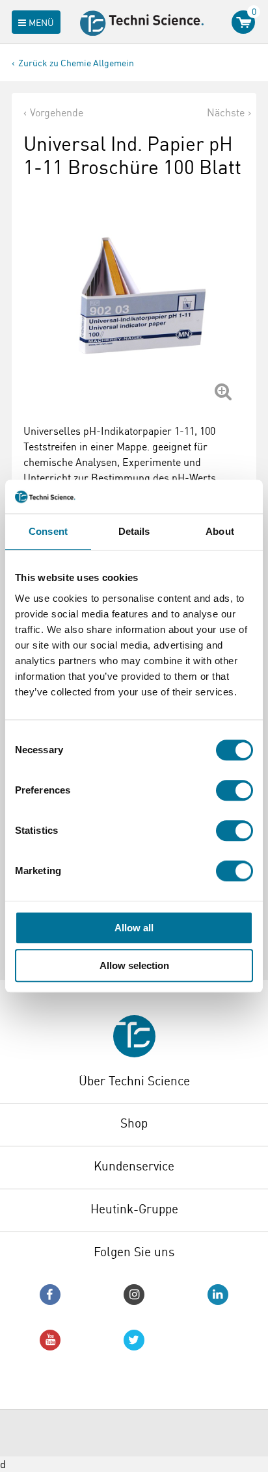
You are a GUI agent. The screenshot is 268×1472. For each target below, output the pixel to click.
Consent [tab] (48, 531)
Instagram (134, 1294)
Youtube (50, 1340)
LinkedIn (218, 1294)
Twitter (134, 1340)
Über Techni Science (134, 1081)
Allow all (134, 927)
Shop (134, 1123)
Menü (41, 22)
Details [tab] (134, 531)
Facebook (50, 1294)
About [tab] (220, 531)
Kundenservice (134, 1166)
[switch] (234, 790)
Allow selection (134, 965)
